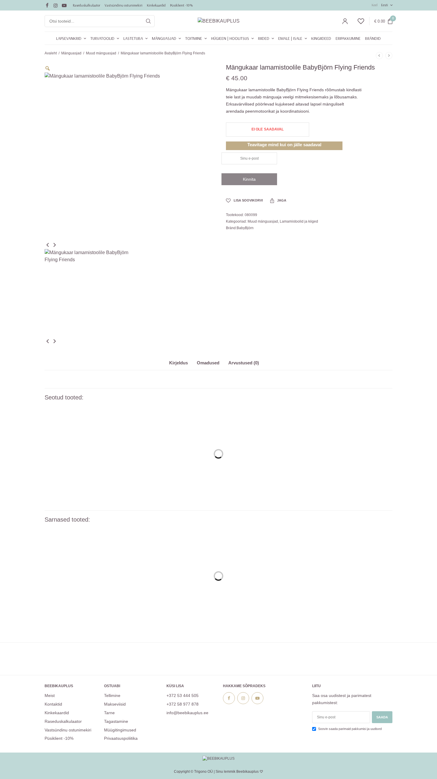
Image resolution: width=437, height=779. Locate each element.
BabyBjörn (245, 228)
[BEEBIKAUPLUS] (219, 21)
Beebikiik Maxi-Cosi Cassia (84, 620)
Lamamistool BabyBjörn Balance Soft (174, 498)
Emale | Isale (290, 38)
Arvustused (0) (243, 363)
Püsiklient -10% (181, 5)
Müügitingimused (120, 729)
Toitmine (193, 38)
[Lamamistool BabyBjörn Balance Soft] (174, 449)
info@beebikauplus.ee (187, 712)
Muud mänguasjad (101, 53)
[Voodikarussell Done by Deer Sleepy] (174, 571)
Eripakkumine (348, 38)
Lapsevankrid (68, 38)
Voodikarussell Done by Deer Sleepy (174, 620)
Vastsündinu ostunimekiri (123, 5)
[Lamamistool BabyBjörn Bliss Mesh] (85, 449)
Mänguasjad (164, 38)
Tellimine (112, 695)
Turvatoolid (102, 38)
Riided (263, 38)
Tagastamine (116, 721)
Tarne (109, 712)
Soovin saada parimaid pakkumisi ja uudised (350, 729)
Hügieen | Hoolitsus (230, 38)
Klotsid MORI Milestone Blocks (263, 620)
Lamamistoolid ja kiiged (299, 221)
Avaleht (51, 53)
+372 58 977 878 (182, 704)
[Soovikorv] (358, 21)
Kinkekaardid (156, 5)
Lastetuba (133, 38)
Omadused (208, 363)
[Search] (148, 21)
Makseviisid (115, 704)
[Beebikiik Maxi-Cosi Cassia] (85, 571)
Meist (50, 695)
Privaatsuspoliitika (121, 738)
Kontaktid (53, 704)
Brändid (373, 38)
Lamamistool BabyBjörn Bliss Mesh (85, 498)
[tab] (183, 365)
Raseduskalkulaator (86, 5)
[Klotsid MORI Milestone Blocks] (263, 571)
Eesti (384, 5)
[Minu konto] (345, 21)
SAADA (382, 717)
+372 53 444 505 (182, 695)
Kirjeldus (178, 363)
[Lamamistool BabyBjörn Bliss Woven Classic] (352, 571)
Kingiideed (321, 38)
